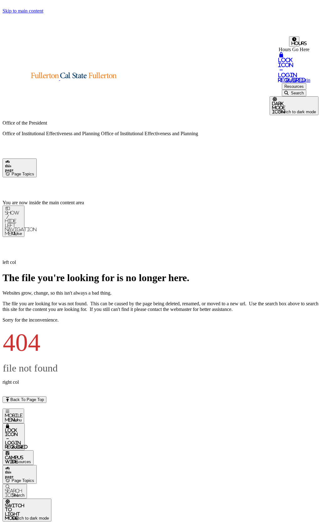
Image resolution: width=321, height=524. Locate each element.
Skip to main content (23, 10)
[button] (60, 78)
